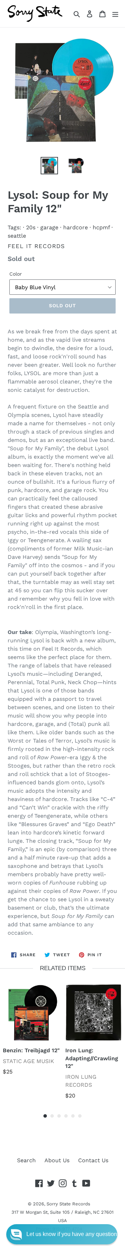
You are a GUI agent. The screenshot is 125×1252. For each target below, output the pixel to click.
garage (49, 227)
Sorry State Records (68, 1203)
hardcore (75, 227)
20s (30, 227)
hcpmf (101, 227)
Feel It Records (36, 246)
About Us (56, 1160)
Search (26, 1160)
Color (15, 274)
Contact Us (93, 1160)
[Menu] (115, 13)
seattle (17, 235)
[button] (61, 1234)
